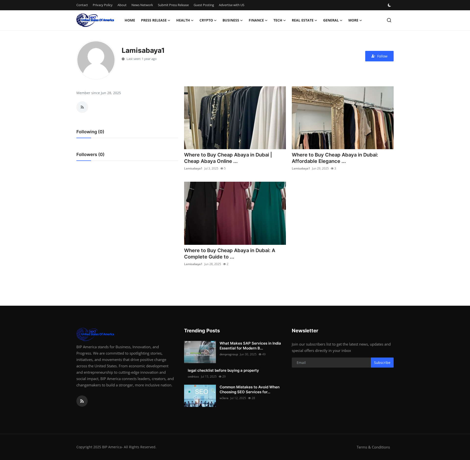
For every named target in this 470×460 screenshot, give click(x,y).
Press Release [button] (154, 20)
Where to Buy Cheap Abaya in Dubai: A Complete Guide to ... (229, 253)
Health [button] (183, 20)
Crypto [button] (206, 20)
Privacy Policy (103, 5)
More (353, 20)
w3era (224, 398)
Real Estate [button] (303, 20)
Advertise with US (231, 5)
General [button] (331, 20)
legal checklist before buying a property (223, 370)
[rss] (82, 401)
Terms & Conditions (373, 447)
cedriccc (193, 376)
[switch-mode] (390, 5)
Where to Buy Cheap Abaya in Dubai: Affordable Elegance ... (335, 158)
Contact (82, 5)
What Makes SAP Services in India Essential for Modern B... (250, 345)
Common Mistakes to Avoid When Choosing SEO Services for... (250, 389)
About (122, 5)
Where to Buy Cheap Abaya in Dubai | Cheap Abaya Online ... (228, 158)
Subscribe (382, 362)
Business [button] (231, 20)
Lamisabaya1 (193, 168)
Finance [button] (256, 20)
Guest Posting (204, 5)
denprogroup (229, 354)
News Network (142, 5)
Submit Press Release (173, 5)
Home (130, 20)
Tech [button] (277, 20)
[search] (389, 20)
